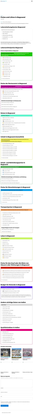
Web (1, 396)
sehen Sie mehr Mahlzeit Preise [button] (6, 78)
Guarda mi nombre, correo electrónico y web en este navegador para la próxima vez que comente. (15, 402)
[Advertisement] (16, 8)
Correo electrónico (4, 392)
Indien (2, 15)
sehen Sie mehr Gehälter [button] (5, 157)
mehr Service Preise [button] (4, 202)
